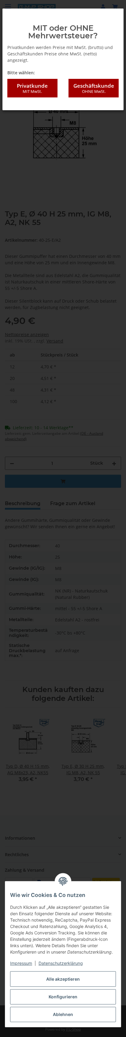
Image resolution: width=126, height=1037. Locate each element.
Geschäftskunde (93, 88)
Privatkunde (32, 88)
